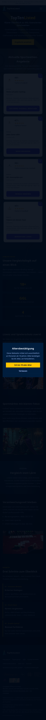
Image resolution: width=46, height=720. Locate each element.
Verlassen (23, 371)
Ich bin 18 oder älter (23, 365)
